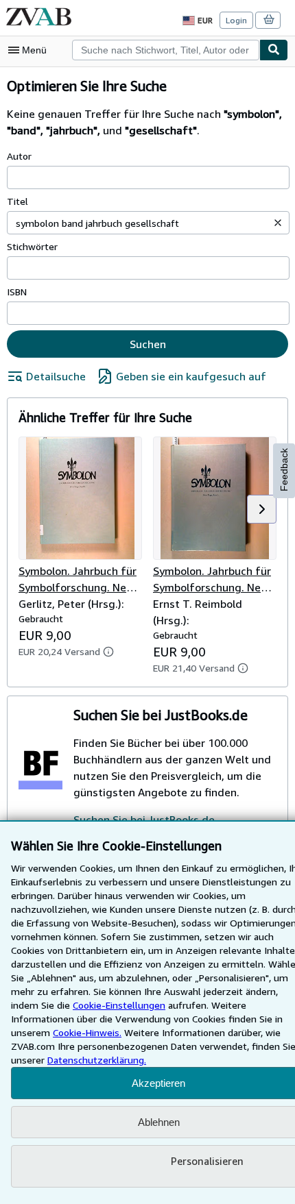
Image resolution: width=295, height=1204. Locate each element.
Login (236, 20)
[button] (278, 223)
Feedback (284, 469)
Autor (19, 156)
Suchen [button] (148, 344)
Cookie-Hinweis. (87, 1032)
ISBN (17, 291)
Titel (17, 201)
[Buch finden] (273, 50)
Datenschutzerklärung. (96, 1060)
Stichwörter (32, 246)
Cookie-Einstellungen (119, 1005)
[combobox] (165, 50)
